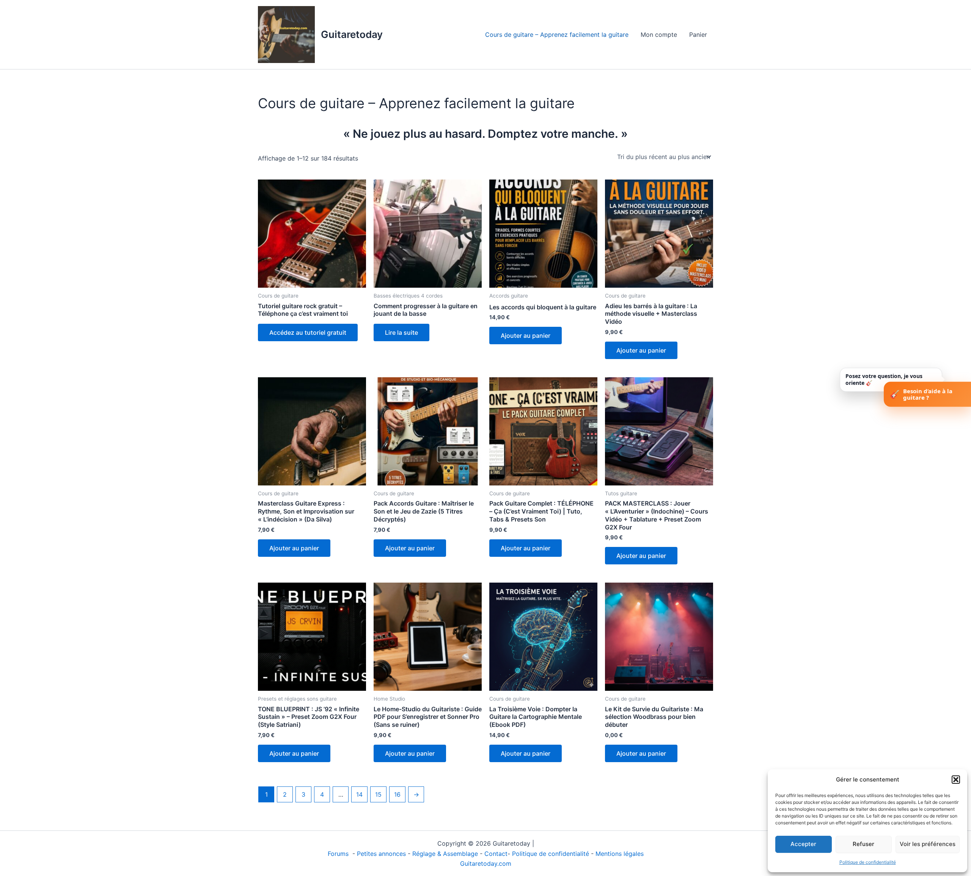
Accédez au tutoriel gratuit (307, 332)
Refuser (863, 844)
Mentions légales (619, 853)
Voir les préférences (927, 844)
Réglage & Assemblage (446, 853)
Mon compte (659, 34)
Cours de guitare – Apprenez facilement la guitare (556, 34)
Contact (495, 853)
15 (378, 794)
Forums (339, 853)
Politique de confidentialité (867, 862)
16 (397, 794)
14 (359, 794)
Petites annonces (381, 853)
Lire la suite (401, 332)
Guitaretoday (352, 34)
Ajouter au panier (525, 335)
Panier (698, 34)
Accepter (803, 844)
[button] (956, 779)
